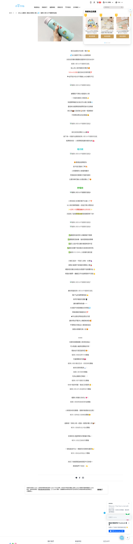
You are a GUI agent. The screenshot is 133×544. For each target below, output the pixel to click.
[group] (92, 27)
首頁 (10, 13)
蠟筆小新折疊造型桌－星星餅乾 (79, 363)
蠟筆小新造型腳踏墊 (79, 440)
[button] (128, 28)
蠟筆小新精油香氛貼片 (79, 453)
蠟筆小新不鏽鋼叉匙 (79, 380)
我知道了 (100, 489)
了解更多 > (29, 491)
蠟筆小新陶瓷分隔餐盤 (78, 415)
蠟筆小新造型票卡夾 (79, 355)
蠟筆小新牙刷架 (78, 372)
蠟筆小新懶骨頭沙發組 (79, 427)
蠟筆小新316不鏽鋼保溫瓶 (80, 64)
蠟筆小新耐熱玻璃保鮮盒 (78, 402)
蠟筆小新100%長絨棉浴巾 (79, 389)
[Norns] (20, 5)
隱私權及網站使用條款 (44, 489)
